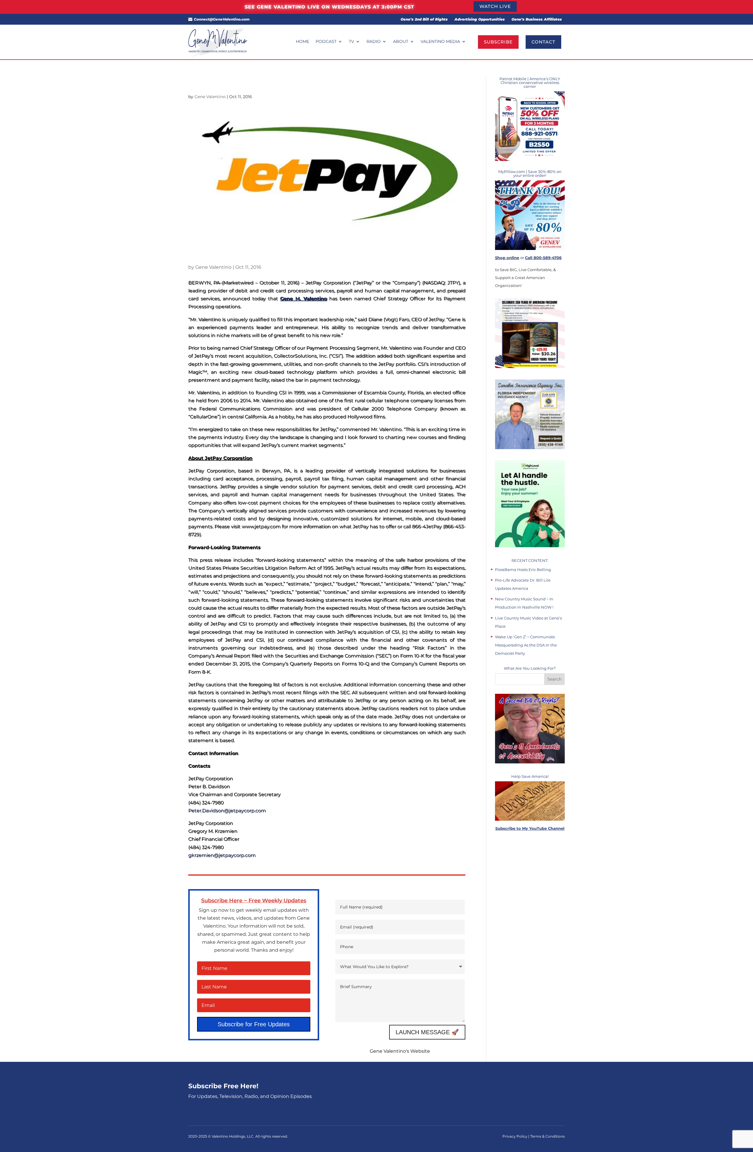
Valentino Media (440, 41)
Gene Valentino (210, 96)
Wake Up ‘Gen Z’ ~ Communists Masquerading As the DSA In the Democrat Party (526, 645)
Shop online (507, 257)
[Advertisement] (530, 945)
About (400, 41)
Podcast (326, 41)
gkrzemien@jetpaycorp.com (222, 855)
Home (302, 41)
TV (351, 41)
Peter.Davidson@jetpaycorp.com (227, 810)
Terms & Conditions (547, 1136)
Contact (543, 42)
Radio (373, 41)
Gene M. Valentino (303, 298)
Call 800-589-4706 (543, 257)
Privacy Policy (515, 1136)
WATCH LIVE (495, 6)
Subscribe (498, 42)
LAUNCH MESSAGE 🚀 (427, 1032)
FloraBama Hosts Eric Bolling (523, 569)
